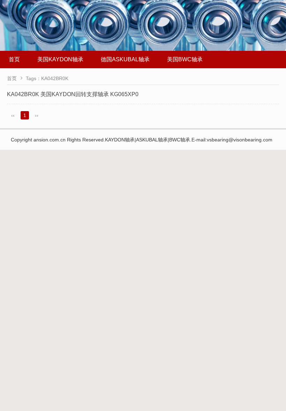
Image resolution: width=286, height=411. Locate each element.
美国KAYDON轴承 (60, 59)
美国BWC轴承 (185, 59)
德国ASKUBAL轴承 (125, 59)
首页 (14, 59)
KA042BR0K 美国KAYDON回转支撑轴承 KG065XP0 (72, 94)
